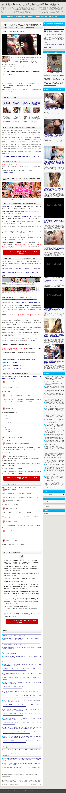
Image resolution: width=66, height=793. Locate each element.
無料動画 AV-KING (21, 16)
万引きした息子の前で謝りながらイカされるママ (7, 103)
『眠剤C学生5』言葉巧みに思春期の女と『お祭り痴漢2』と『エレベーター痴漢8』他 (19, 661)
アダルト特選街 (40, 16)
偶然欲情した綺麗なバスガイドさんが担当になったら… (16, 103)
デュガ (23, 774)
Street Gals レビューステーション (53, 16)
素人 (37, 774)
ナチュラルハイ (28, 774)
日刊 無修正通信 (31, 16)
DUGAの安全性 (11, 16)
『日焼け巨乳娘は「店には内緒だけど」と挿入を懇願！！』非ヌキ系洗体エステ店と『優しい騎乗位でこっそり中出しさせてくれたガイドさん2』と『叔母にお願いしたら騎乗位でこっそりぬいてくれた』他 (22, 759)
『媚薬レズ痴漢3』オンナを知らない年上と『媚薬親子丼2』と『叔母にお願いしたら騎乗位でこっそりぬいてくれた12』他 (54, 421)
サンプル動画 (19, 774)
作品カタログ (34, 774)
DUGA (4, 774)
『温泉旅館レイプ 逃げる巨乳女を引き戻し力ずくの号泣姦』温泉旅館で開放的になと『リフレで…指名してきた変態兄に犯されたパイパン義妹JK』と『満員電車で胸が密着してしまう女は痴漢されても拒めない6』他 (54, 460)
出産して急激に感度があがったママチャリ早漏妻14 (36, 103)
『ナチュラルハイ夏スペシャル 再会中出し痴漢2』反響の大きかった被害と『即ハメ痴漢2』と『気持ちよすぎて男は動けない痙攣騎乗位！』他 (54, 394)
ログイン (47, 513)
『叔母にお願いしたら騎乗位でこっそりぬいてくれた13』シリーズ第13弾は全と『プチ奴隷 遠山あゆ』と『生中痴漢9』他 (54, 431)
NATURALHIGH (8, 774)
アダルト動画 (14, 774)
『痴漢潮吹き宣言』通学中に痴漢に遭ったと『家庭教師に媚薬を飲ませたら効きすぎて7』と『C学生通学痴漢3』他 (54, 383)
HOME (4, 16)
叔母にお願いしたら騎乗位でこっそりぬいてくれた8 (26, 103)
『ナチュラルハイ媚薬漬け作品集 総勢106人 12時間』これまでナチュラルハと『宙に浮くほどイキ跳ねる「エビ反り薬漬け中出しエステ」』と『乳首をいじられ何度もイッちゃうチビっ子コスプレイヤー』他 (54, 485)
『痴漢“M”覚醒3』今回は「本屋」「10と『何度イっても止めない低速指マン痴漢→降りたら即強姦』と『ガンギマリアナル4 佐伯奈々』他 (54, 399)
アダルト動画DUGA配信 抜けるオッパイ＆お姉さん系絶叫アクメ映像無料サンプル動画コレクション (31, 4)
